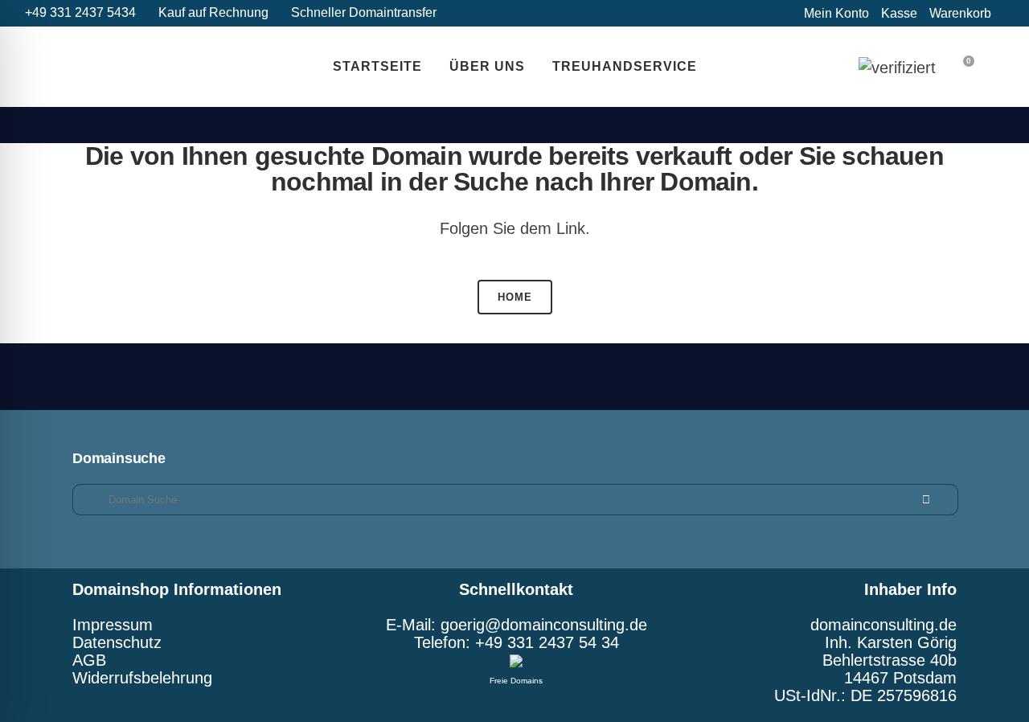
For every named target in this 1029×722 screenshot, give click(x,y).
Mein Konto (836, 13)
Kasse (899, 13)
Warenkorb (960, 13)
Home (515, 297)
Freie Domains (516, 680)
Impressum (112, 625)
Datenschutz (117, 642)
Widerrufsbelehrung (142, 678)
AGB (89, 660)
